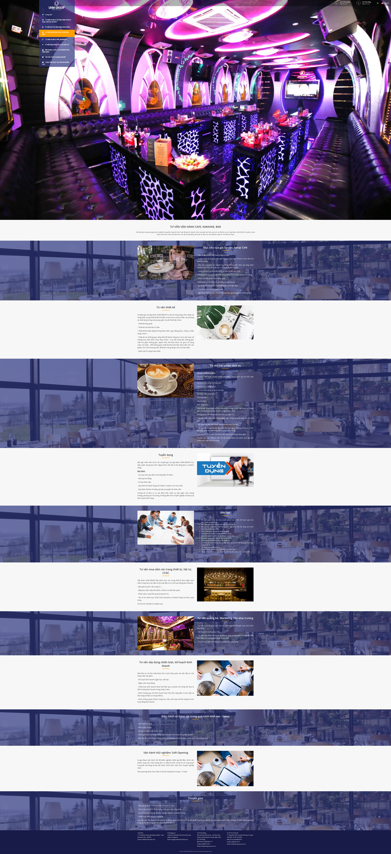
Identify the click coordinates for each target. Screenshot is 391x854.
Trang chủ (48, 14)
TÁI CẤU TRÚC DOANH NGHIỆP (55, 57)
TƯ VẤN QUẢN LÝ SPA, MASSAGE (56, 39)
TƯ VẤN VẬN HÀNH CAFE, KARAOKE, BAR (55, 33)
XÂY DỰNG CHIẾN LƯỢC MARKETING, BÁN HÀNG (56, 51)
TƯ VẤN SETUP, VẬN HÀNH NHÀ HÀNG (57, 27)
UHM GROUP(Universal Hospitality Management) (198, 851)
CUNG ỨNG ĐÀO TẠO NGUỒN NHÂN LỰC (55, 63)
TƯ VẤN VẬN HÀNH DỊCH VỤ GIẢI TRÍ (57, 45)
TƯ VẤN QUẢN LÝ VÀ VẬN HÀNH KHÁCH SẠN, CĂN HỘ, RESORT (56, 21)
